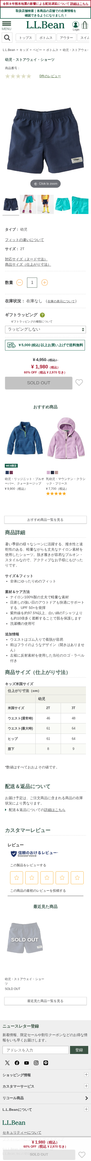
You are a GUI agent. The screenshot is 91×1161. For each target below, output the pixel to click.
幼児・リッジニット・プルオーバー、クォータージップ (24, 481)
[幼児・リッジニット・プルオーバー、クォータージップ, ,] (7, 472)
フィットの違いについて (24, 240)
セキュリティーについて (22, 1132)
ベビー (37, 50)
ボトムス (46, 38)
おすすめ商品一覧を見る (45, 520)
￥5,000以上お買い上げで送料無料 (50, 345)
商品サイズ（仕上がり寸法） (28, 264)
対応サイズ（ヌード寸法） (26, 259)
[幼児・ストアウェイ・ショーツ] (25, 938)
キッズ (24, 50)
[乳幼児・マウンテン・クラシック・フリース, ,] (48, 472)
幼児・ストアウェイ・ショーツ (24, 981)
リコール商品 (13, 1098)
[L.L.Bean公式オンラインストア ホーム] (45, 23)
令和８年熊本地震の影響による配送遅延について (45, 4)
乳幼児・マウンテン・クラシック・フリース (65, 481)
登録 (79, 1050)
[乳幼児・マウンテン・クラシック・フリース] (66, 438)
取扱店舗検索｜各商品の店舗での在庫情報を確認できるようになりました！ (46, 13)
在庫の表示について (61, 301)
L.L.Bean (9, 50)
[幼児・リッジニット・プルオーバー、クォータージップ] (25, 438)
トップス (25, 38)
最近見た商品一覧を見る (45, 1001)
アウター (66, 38)
